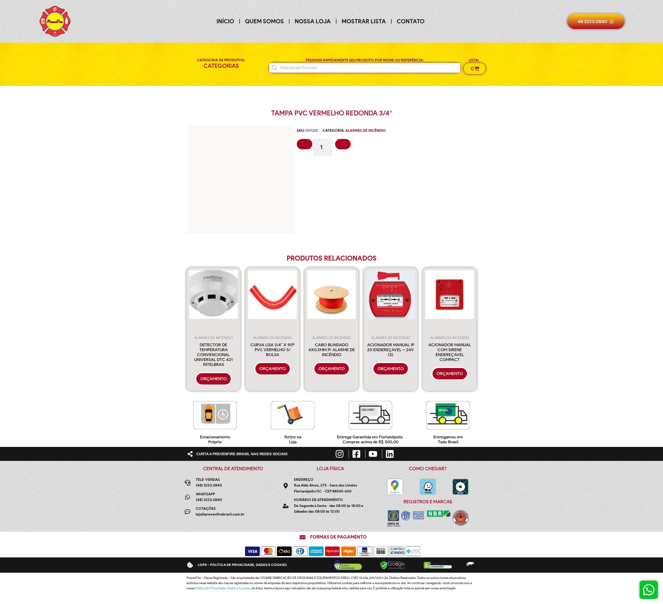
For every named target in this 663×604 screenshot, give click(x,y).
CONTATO (410, 21)
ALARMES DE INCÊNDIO (365, 130)
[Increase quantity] (343, 144)
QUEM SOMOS (264, 21)
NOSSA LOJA (313, 21)
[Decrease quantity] (304, 144)
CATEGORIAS (221, 65)
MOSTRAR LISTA (364, 21)
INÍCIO (225, 21)
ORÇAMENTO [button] (213, 378)
